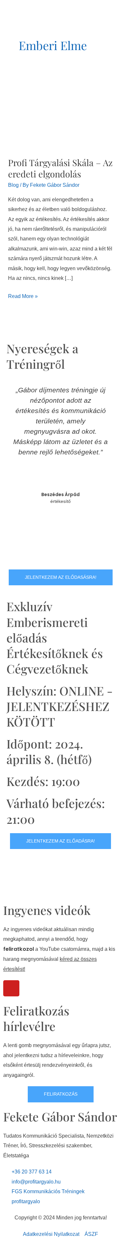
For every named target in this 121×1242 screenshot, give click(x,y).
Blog (13, 185)
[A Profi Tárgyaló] (25, 4)
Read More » (23, 295)
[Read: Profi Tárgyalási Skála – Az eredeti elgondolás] (60, 113)
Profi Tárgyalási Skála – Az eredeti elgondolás (60, 168)
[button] (13, 471)
